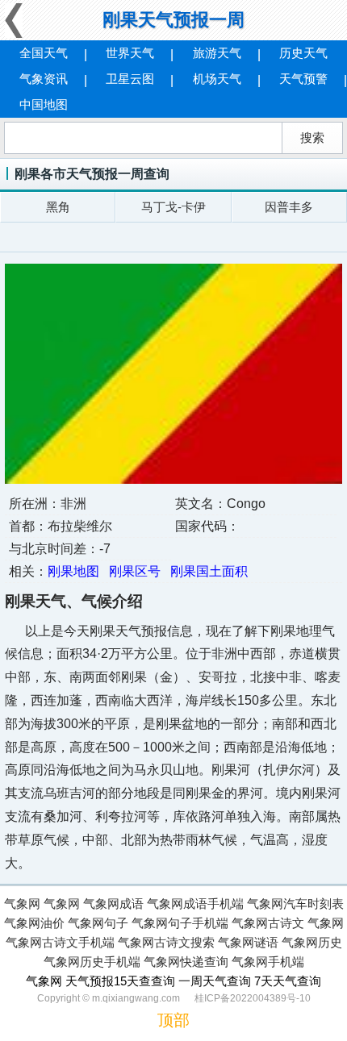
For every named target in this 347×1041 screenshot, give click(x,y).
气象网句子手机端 (180, 923)
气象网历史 (312, 942)
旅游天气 (217, 53)
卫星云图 (130, 78)
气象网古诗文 (268, 923)
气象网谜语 (248, 942)
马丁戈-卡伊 (173, 207)
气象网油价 (34, 923)
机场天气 (217, 78)
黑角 (58, 207)
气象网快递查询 (186, 961)
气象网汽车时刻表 (295, 903)
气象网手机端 (268, 961)
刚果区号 (135, 571)
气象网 (22, 903)
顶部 (173, 1020)
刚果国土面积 (209, 571)
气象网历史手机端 (92, 961)
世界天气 (130, 53)
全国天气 (43, 53)
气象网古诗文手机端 (60, 942)
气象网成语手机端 (195, 903)
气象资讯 (43, 78)
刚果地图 (73, 571)
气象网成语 (113, 903)
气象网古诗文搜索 (166, 942)
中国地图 (43, 104)
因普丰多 (289, 207)
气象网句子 (98, 923)
